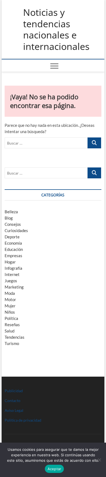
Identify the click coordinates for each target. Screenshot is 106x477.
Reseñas (12, 324)
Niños (10, 312)
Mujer (10, 305)
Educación (14, 249)
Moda (10, 293)
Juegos (11, 280)
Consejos (13, 224)
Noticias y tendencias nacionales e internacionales (56, 29)
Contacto (12, 400)
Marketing (14, 286)
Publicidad (14, 390)
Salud (9, 330)
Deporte (12, 236)
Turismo (12, 343)
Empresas (13, 255)
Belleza (11, 211)
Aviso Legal (14, 410)
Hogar (10, 261)
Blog (9, 217)
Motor (10, 299)
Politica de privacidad (23, 420)
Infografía (13, 268)
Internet (12, 274)
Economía (13, 243)
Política (11, 318)
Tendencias (14, 337)
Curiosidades (16, 230)
